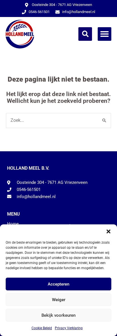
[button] (108, 231)
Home (13, 223)
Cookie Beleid (42, 328)
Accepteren (58, 284)
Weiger (58, 299)
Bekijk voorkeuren (58, 315)
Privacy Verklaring (69, 328)
